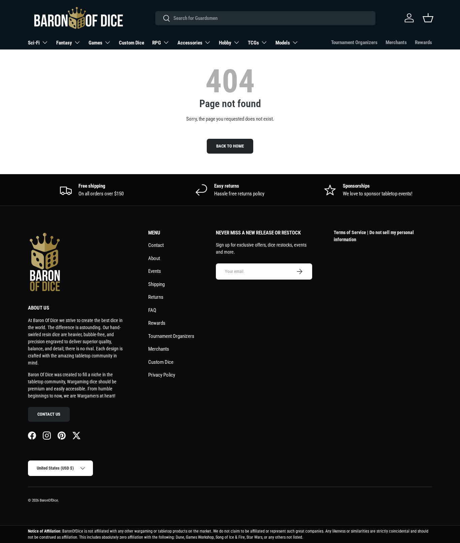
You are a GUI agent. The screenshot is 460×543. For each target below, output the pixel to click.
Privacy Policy (161, 375)
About (154, 258)
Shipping (156, 284)
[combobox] (265, 18)
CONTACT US (48, 414)
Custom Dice (131, 43)
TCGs (253, 43)
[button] (428, 17)
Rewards (423, 42)
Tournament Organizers (354, 42)
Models (282, 43)
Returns (155, 297)
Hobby (225, 43)
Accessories (189, 43)
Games (95, 43)
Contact (156, 245)
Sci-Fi (34, 43)
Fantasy (64, 43)
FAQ (152, 310)
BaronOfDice (49, 500)
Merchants (396, 42)
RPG (156, 43)
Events (154, 271)
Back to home (230, 146)
